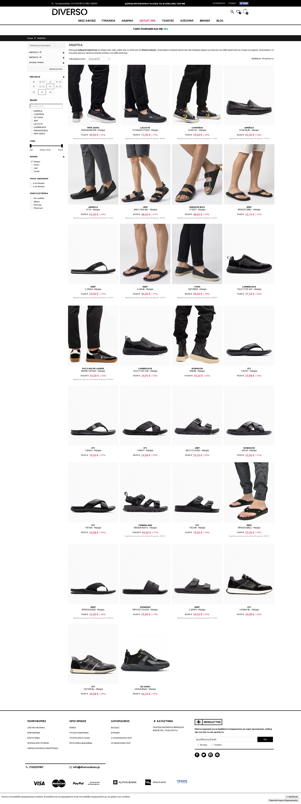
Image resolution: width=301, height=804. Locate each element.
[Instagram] (211, 755)
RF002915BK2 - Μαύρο (249, 209)
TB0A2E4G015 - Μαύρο (145, 527)
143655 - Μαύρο (93, 450)
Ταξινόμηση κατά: (77, 59)
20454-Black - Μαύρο (145, 689)
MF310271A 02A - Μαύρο (145, 609)
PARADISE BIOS (41, 130)
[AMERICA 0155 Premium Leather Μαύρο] (93, 174)
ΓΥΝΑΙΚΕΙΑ (108, 20)
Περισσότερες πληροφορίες (283, 800)
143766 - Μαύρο (93, 527)
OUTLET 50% (148, 20)
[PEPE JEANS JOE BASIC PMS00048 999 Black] (93, 95)
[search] (232, 12)
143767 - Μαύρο (249, 371)
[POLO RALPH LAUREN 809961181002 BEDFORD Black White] (93, 336)
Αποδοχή (293, 797)
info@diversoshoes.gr (86, 767)
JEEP (36, 120)
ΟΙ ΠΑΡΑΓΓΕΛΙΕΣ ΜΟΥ (121, 743)
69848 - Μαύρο (197, 371)
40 (34, 82)
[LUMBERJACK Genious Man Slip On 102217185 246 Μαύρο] (145, 336)
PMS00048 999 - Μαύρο (93, 130)
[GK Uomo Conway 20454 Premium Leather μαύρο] (145, 654)
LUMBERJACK (40, 127)
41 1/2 (58, 82)
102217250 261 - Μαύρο (249, 289)
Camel (36, 171)
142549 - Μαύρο (197, 527)
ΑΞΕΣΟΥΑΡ (186, 20)
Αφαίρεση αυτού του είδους (62, 53)
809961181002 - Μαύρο (93, 371)
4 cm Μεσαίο (39, 183)
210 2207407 (77, 3)
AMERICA (38, 111)
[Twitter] (204, 755)
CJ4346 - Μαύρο (145, 289)
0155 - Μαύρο (93, 209)
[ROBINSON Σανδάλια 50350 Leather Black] (249, 415)
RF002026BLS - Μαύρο (249, 527)
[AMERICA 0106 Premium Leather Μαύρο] (249, 95)
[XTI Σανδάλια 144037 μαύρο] (145, 415)
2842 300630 (91, 3)
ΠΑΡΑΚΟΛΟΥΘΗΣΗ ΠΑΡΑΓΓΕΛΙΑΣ (42, 748)
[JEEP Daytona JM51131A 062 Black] (197, 415)
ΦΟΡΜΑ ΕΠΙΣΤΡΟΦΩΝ (38, 743)
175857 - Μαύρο (197, 209)
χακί (36, 168)
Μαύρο (37, 161)
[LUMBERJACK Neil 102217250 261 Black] (249, 254)
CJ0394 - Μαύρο (197, 609)
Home (30, 38)
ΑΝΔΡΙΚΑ (127, 20)
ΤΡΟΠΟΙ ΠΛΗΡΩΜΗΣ (79, 733)
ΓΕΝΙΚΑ (72, 727)
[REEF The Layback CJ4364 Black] (93, 254)
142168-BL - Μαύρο (93, 689)
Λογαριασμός (219, 3)
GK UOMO (38, 117)
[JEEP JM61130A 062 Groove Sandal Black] (145, 174)
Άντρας (203, 745)
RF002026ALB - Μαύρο (93, 609)
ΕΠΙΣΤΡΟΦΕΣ (33, 738)
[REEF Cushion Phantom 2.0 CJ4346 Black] (145, 254)
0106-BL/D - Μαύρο (249, 130)
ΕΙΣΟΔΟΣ (115, 727)
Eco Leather (39, 198)
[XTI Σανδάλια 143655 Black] (93, 415)
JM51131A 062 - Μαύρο (197, 450)
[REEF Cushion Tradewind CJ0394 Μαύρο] (197, 574)
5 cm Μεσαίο (39, 186)
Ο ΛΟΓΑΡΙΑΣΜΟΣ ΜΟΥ (121, 738)
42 (34, 86)
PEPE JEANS (39, 133)
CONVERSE (39, 114)
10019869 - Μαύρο (197, 289)
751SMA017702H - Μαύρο (145, 130)
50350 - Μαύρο (249, 450)
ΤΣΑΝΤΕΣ (168, 20)
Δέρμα (37, 201)
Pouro (36, 165)
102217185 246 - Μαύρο (145, 371)
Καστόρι (38, 205)
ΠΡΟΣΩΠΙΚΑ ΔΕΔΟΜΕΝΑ (80, 743)
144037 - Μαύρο (145, 450)
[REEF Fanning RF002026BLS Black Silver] (249, 492)
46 (50, 92)
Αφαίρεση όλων (56, 69)
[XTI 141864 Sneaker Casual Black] (249, 574)
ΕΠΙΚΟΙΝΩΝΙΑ (33, 733)
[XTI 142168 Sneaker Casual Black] (93, 654)
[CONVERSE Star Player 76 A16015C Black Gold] (197, 95)
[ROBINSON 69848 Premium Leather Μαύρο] (197, 336)
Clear (62, 77)
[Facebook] (198, 755)
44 (34, 92)
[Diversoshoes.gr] (69, 11)
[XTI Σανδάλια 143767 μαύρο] (249, 336)
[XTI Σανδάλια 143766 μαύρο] (93, 492)
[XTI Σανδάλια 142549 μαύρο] (197, 492)
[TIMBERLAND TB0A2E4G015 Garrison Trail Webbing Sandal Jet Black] (145, 492)
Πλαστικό (38, 208)
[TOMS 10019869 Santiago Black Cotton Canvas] (197, 254)
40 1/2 (42, 82)
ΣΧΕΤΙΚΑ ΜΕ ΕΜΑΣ (36, 727)
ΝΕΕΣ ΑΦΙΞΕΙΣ (87, 20)
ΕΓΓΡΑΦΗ (115, 733)
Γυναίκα (218, 745)
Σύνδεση (232, 3)
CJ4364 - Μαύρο (93, 289)
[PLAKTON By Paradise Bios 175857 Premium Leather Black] (197, 174)
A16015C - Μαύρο (197, 130)
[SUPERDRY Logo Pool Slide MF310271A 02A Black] (145, 574)
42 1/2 (42, 86)
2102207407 (36, 767)
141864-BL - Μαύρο (249, 609)
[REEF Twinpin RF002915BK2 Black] (249, 174)
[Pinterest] (217, 755)
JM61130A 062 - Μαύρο (145, 209)
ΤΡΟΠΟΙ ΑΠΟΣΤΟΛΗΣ (79, 738)
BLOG (220, 20)
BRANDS (205, 20)
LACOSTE (38, 124)
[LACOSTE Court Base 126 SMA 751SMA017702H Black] (145, 95)
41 (50, 82)
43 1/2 (58, 86)
